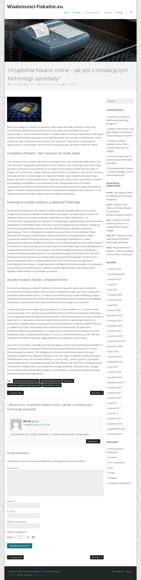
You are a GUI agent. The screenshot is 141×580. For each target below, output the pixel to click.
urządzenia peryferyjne (119, 483)
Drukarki (77, 12)
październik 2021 (116, 274)
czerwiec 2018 (115, 356)
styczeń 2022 (114, 268)
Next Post (96, 393)
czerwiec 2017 (115, 397)
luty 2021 (112, 289)
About (128, 571)
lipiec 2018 (113, 351)
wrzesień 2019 (115, 320)
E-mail (11, 511)
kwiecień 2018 (115, 361)
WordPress (12, 575)
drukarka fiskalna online (51, 381)
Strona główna (118, 571)
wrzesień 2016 (115, 433)
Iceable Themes (38, 575)
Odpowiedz (92, 441)
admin (33, 84)
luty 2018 (112, 366)
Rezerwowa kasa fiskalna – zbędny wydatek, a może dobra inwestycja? (119, 172)
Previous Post (16, 393)
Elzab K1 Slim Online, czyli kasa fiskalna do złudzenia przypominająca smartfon (120, 132)
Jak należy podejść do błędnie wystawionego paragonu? (118, 120)
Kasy (66, 12)
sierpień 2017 (114, 392)
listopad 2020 (115, 294)
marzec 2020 (114, 310)
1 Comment (71, 84)
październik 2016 (116, 428)
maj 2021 (112, 284)
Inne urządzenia (92, 12)
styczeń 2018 (114, 372)
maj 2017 (112, 403)
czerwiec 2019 (115, 325)
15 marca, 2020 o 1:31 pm (36, 424)
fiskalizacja (68, 381)
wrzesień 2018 (115, 346)
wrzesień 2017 (115, 387)
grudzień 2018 (115, 336)
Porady (119, 12)
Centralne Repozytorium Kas (26, 381)
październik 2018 (116, 341)
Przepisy (108, 12)
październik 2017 (116, 382)
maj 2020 (112, 305)
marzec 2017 (114, 408)
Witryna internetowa (16, 521)
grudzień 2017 (115, 377)
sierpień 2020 (114, 299)
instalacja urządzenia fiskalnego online (25, 385)
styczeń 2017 (114, 418)
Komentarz (13, 467)
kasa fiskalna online (52, 385)
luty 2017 (112, 413)
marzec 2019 (114, 330)
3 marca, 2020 (16, 84)
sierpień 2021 (114, 279)
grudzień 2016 (115, 423)
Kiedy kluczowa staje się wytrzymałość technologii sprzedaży (119, 160)
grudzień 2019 (115, 315)
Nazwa (11, 501)
